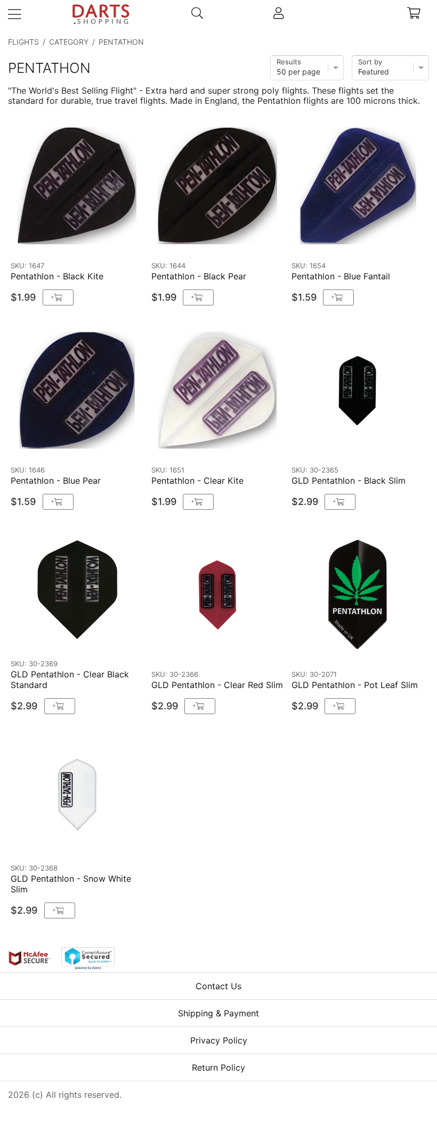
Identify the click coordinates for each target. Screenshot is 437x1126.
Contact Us (218, 986)
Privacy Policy (218, 1040)
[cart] (414, 14)
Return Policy (218, 1067)
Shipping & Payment (218, 1013)
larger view (113, 240)
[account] (278, 14)
